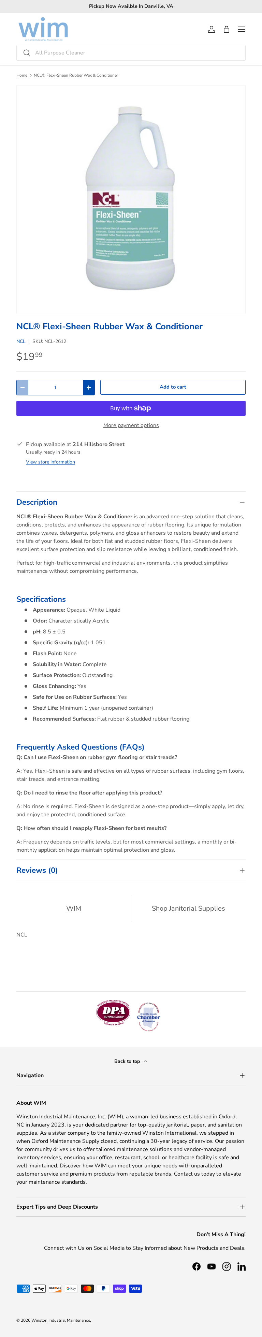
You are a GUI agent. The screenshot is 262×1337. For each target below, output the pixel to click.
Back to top (127, 1061)
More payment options (131, 425)
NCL (21, 341)
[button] (226, 29)
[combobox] (131, 52)
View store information (50, 462)
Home (21, 75)
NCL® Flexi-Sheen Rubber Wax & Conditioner (76, 75)
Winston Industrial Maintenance (60, 1320)
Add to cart (173, 386)
